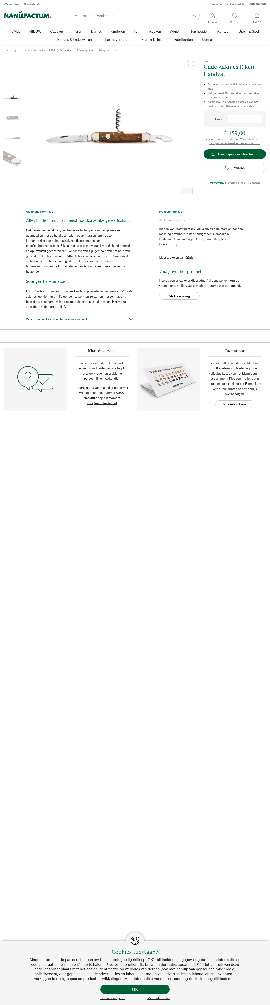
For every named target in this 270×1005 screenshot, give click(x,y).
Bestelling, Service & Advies (238, 4)
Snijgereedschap (108, 50)
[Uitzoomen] (183, 191)
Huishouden (29, 50)
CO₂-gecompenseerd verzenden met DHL (234, 143)
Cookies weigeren (112, 998)
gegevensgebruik (196, 959)
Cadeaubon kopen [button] (234, 404)
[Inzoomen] (190, 191)
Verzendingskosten (251, 138)
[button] (191, 63)
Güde (189, 257)
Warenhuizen (12, 4)
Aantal (218, 119)
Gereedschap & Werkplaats (76, 50)
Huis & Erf (48, 50)
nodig (127, 959)
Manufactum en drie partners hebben (61, 959)
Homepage (10, 50)
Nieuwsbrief (31, 4)
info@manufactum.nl (102, 403)
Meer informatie (158, 998)
